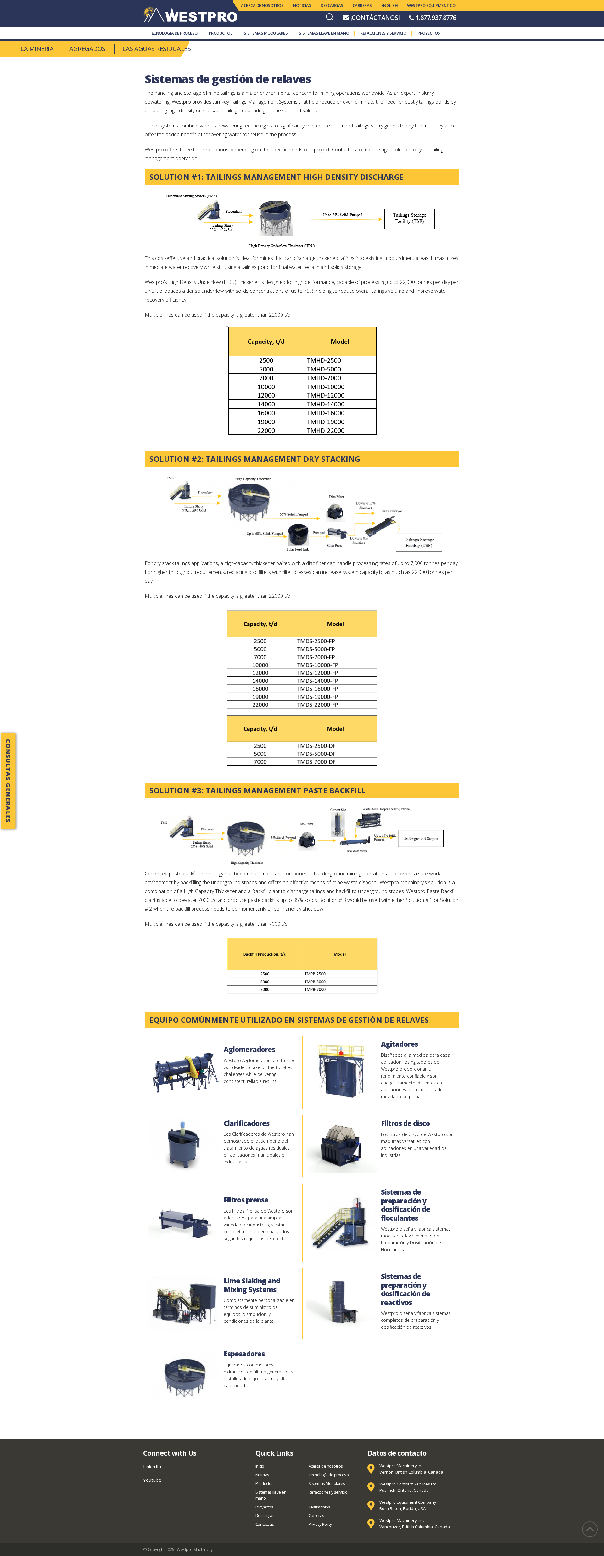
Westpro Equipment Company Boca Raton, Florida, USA (407, 1505)
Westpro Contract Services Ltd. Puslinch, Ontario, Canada (408, 1487)
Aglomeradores (249, 1049)
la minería (36, 48)
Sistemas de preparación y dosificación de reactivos (405, 1289)
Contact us (264, 1524)
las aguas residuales (156, 48)
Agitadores (399, 1044)
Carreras (362, 5)
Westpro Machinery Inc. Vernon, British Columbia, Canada (411, 1469)
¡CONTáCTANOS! (375, 17)
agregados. (88, 48)
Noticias (302, 5)
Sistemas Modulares (266, 33)
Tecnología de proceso (173, 33)
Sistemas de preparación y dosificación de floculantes (405, 1205)
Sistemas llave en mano (324, 33)
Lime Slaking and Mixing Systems (252, 1285)
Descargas (332, 5)
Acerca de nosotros (262, 5)
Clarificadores (246, 1123)
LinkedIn (152, 1466)
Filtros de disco (405, 1123)
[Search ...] (329, 16)
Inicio (259, 1466)
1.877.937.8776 (436, 17)
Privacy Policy (320, 1524)
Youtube (152, 1480)
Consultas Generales (8, 781)
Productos (221, 33)
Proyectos (428, 33)
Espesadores (244, 1353)
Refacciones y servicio (383, 33)
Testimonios (319, 1507)
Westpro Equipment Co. (431, 5)
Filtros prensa (246, 1199)
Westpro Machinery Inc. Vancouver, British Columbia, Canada (414, 1524)
